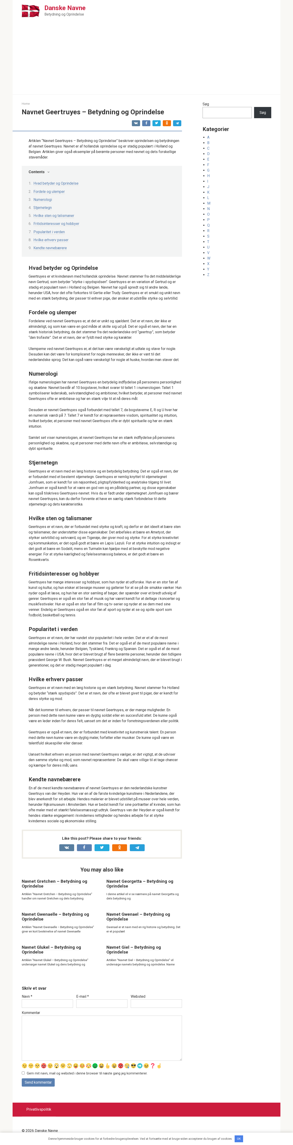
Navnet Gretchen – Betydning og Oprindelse (54, 884)
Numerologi (42, 199)
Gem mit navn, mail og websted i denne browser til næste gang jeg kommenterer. (87, 1073)
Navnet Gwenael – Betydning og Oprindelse (138, 917)
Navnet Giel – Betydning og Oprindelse (133, 950)
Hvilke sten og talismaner (53, 215)
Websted (138, 996)
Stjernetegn (42, 207)
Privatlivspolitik (38, 1109)
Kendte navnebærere (50, 248)
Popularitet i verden (49, 232)
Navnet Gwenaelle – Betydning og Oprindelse (55, 917)
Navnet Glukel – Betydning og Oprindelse (51, 950)
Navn (27, 996)
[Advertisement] (146, 60)
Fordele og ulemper (49, 191)
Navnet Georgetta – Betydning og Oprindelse (139, 884)
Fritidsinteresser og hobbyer (56, 223)
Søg (206, 104)
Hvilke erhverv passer (50, 240)
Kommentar (31, 1013)
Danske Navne (65, 8)
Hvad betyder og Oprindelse (56, 183)
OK (239, 1138)
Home (26, 103)
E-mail (82, 996)
